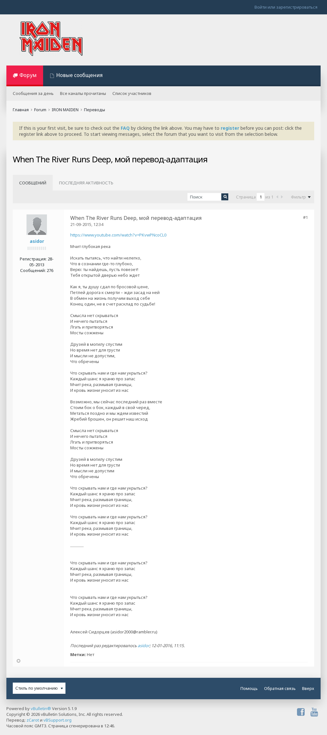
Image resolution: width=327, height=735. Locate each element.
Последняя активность (86, 183)
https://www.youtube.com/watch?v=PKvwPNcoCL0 (118, 235)
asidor (37, 241)
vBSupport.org (57, 720)
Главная (21, 109)
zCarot (33, 720)
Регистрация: (33, 259)
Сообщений (32, 183)
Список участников (131, 93)
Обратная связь (280, 688)
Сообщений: (33, 270)
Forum (40, 109)
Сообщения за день (33, 93)
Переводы (94, 109)
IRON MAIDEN (65, 109)
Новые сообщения (79, 75)
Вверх (308, 688)
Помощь (249, 688)
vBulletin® (41, 708)
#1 (305, 217)
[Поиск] (224, 196)
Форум (28, 75)
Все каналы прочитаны (83, 93)
